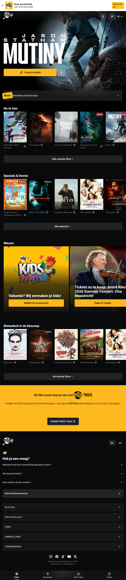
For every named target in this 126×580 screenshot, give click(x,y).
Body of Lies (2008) (37, 212)
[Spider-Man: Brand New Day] (15, 127)
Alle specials (62, 226)
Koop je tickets (33, 72)
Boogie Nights (35, 362)
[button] (103, 16)
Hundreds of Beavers (63, 362)
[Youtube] (69, 556)
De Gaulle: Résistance (63, 212)
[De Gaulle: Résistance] (66, 194)
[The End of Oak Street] (66, 127)
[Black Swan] (15, 344)
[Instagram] (51, 556)
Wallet (109, 577)
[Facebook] (57, 556)
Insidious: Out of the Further (88, 146)
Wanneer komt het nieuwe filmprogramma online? (26, 464)
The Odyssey (34, 145)
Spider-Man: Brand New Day (11, 146)
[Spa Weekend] (91, 194)
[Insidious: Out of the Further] (91, 127)
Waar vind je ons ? (13, 517)
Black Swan (8, 362)
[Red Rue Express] (91, 344)
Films (16, 577)
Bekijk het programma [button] (36, 303)
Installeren (117, 5)
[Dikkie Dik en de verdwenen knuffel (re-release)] (15, 194)
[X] (75, 556)
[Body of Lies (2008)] (40, 194)
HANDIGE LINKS (13, 536)
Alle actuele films (61, 159)
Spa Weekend (85, 212)
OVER (7, 527)
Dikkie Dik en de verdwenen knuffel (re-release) (13, 215)
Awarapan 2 (111, 212)
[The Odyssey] (40, 127)
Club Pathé (78, 577)
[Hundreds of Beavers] (66, 344)
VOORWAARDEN (13, 546)
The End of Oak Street (64, 145)
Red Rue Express (87, 362)
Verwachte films (62, 376)
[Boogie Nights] (40, 344)
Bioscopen (47, 577)
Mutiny (108, 145)
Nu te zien (10, 507)
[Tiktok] (63, 556)
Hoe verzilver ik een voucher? (16, 482)
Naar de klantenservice (16, 493)
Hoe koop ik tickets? (12, 473)
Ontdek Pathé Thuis (61, 421)
